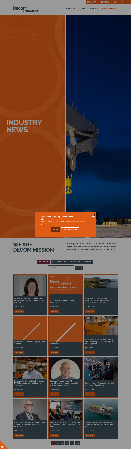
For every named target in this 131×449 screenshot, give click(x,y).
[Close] (93, 215)
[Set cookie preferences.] (4, 445)
